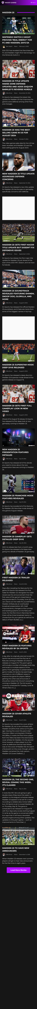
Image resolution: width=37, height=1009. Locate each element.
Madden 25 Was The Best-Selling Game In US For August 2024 (16, 133)
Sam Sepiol (9, 46)
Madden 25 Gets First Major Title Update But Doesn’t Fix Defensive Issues (18, 247)
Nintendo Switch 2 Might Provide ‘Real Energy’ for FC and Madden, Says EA (17, 40)
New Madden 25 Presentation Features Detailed (15, 452)
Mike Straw (9, 93)
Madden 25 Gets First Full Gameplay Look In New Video (17, 408)
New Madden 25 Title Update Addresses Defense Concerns (18, 176)
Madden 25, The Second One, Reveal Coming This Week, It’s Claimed (18, 782)
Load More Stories (19, 870)
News (15, 46)
